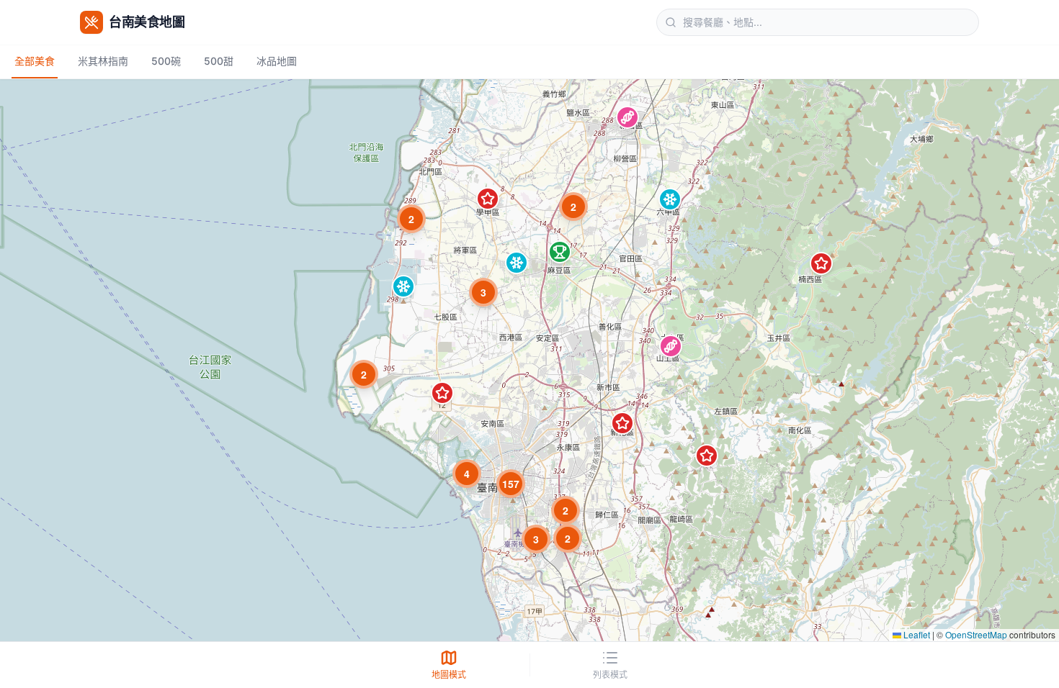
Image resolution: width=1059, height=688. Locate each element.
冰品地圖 (276, 61)
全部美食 (34, 61)
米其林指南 (103, 61)
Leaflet (915, 634)
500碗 (166, 61)
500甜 (218, 61)
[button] (627, 117)
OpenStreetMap (976, 634)
